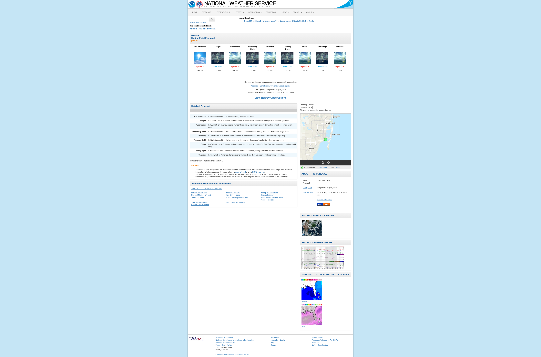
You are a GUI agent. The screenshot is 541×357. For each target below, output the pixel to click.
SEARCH (297, 12)
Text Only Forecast (233, 195)
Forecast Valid (308, 192)
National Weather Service (225, 342)
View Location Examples (198, 22)
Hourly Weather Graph (269, 192)
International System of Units (237, 197)
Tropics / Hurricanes (199, 202)
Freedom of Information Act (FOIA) (325, 340)
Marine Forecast (267, 200)
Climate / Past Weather (200, 204)
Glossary (273, 345)
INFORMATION (254, 12)
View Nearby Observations (271, 97)
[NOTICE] (195, 40)
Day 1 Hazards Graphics (235, 202)
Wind (303, 326)
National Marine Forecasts (201, 195)
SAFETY (239, 12)
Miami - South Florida (203, 28)
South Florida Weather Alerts (272, 197)
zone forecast (240, 172)
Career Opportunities (320, 345)
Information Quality (277, 340)
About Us (315, 342)
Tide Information (197, 197)
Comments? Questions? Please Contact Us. (232, 354)
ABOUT (309, 12)
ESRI (338, 167)
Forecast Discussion (199, 192)
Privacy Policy (317, 337)
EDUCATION (271, 12)
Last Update (307, 187)
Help (272, 342)
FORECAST (206, 12)
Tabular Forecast (267, 195)
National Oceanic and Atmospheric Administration (235, 340)
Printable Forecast (233, 192)
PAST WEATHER (223, 12)
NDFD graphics (258, 172)
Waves (304, 301)
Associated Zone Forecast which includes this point (270, 86)
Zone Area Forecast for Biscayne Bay (206, 189)
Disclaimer (323, 167)
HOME (194, 12)
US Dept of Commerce (224, 337)
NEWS (284, 12)
